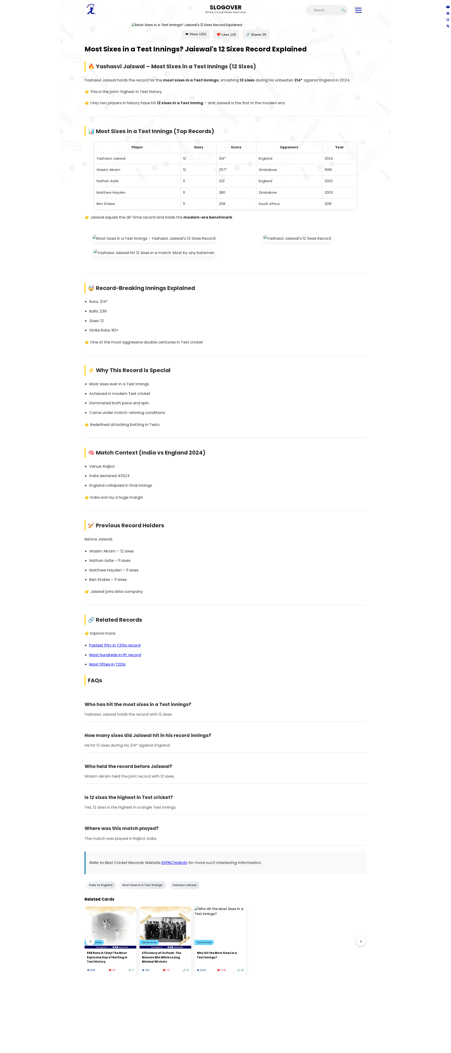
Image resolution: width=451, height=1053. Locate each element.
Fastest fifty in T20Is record (114, 645)
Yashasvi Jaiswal (184, 885)
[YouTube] (448, 7)
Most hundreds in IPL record (115, 655)
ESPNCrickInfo (174, 862)
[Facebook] (448, 13)
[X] (448, 26)
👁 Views (195, 34)
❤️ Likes (226, 34)
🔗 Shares (256, 34)
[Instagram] (448, 19)
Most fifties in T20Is (107, 664)
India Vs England (101, 885)
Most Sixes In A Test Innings (142, 885)
